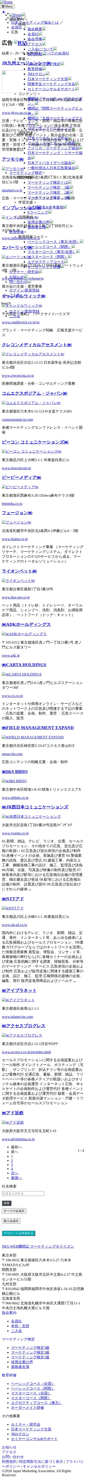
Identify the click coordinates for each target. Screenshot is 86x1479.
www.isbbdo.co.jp (15, 798)
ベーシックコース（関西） (50, 247)
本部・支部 (20, 1326)
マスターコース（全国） (31, 1393)
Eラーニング (38, 212)
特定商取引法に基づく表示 (41, 1462)
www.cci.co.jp (12, 696)
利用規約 (9, 1462)
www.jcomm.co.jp (15, 833)
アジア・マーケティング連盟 (51, 143)
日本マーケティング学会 (48, 138)
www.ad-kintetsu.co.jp (18, 1139)
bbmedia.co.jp (12, 504)
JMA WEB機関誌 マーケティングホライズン (38, 1246)
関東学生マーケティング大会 (51, 84)
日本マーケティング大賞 (48, 79)
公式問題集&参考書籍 (45, 207)
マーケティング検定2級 (30, 1352)
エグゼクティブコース (46, 262)
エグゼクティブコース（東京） (36, 1403)
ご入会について (40, 49)
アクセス (35, 44)
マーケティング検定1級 (30, 1357)
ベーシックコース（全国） (33, 1384)
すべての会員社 (14, 1211)
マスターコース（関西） (48, 257)
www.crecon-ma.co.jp (18, 375)
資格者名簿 (37, 227)
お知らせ (16, 277)
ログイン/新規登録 (24, 290)
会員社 (33, 34)
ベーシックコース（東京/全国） (54, 242)
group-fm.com (12, 754)
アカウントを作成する (18, 1233)
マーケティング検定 (44, 64)
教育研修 (35, 69)
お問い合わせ (13, 1457)
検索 (7, 1203)
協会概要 (35, 29)
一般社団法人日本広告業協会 (51, 168)
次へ (14, 1173)
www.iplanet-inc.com (17, 1017)
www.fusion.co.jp (15, 539)
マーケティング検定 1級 (49, 197)
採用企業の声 (39, 222)
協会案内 (9, 1313)
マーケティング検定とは (48, 182)
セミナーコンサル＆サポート (51, 89)
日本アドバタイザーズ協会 (50, 163)
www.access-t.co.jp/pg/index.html (26, 1052)
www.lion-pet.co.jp (16, 597)
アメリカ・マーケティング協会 (53, 148)
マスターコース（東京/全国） (52, 252)
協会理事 (35, 39)
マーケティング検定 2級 (49, 192)
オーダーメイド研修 (44, 267)
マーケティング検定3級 (30, 1348)
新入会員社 (11, 1221)
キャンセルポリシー (39, 1466)
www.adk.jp (11, 655)
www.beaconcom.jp (16, 468)
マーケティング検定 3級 (49, 187)
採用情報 (35, 54)
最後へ (16, 1178)
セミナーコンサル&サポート (34, 1439)
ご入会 (14, 295)
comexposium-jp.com (17, 419)
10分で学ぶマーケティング (50, 128)
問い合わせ (18, 282)
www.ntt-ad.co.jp (14, 925)
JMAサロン (37, 74)
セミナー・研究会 (24, 272)
